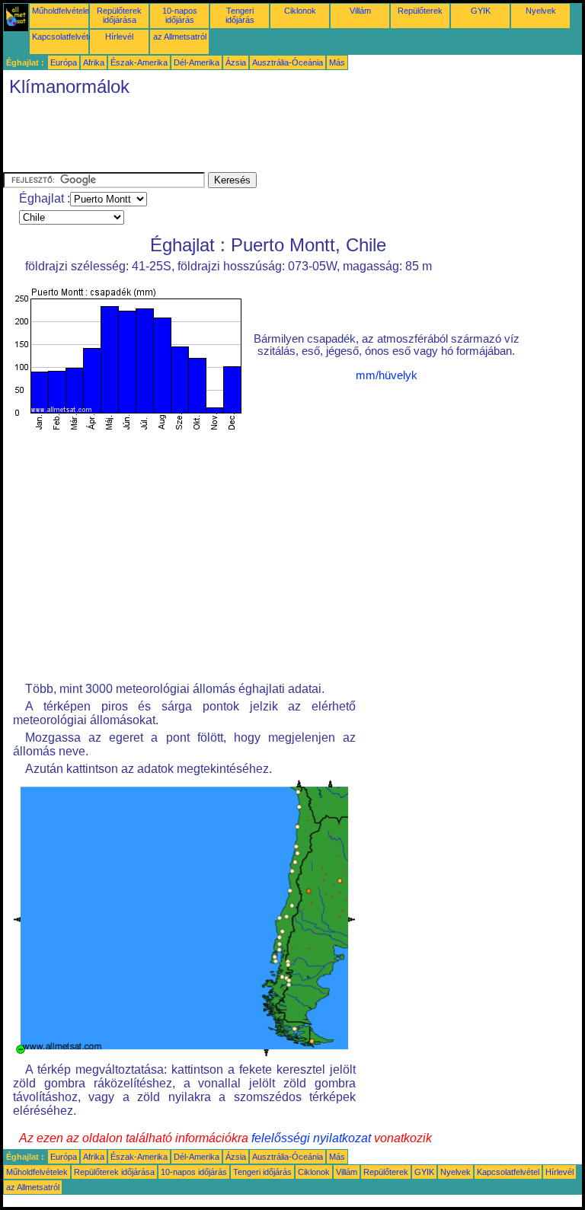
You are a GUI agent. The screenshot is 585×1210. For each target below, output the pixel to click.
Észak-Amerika (139, 62)
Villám (360, 10)
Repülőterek (420, 10)
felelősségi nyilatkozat (311, 1138)
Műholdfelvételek (63, 10)
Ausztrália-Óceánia (287, 62)
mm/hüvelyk (386, 375)
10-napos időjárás (179, 15)
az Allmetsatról (179, 36)
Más (337, 62)
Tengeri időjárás (239, 15)
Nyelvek (541, 10)
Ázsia (235, 62)
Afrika (93, 62)
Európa (63, 62)
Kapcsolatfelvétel (63, 36)
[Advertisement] (280, 138)
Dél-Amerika (196, 62)
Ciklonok (300, 10)
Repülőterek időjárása (119, 15)
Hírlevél (119, 36)
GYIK (481, 10)
